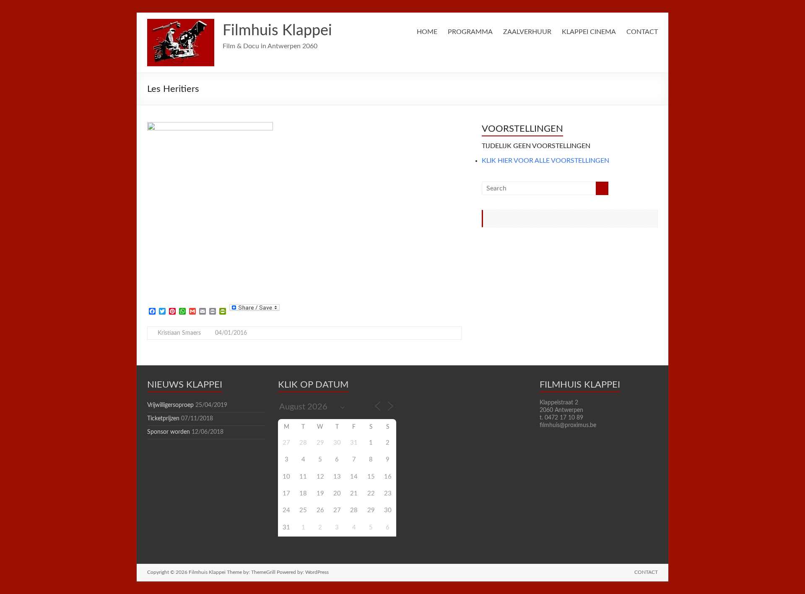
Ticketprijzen (163, 419)
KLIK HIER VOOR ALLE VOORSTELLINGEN (545, 160)
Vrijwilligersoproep (170, 405)
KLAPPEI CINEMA (589, 32)
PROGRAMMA (470, 32)
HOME (427, 32)
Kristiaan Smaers (179, 333)
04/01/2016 (231, 333)
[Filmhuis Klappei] (180, 23)
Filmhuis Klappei (277, 30)
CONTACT (642, 32)
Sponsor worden (168, 432)
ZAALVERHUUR (527, 32)
